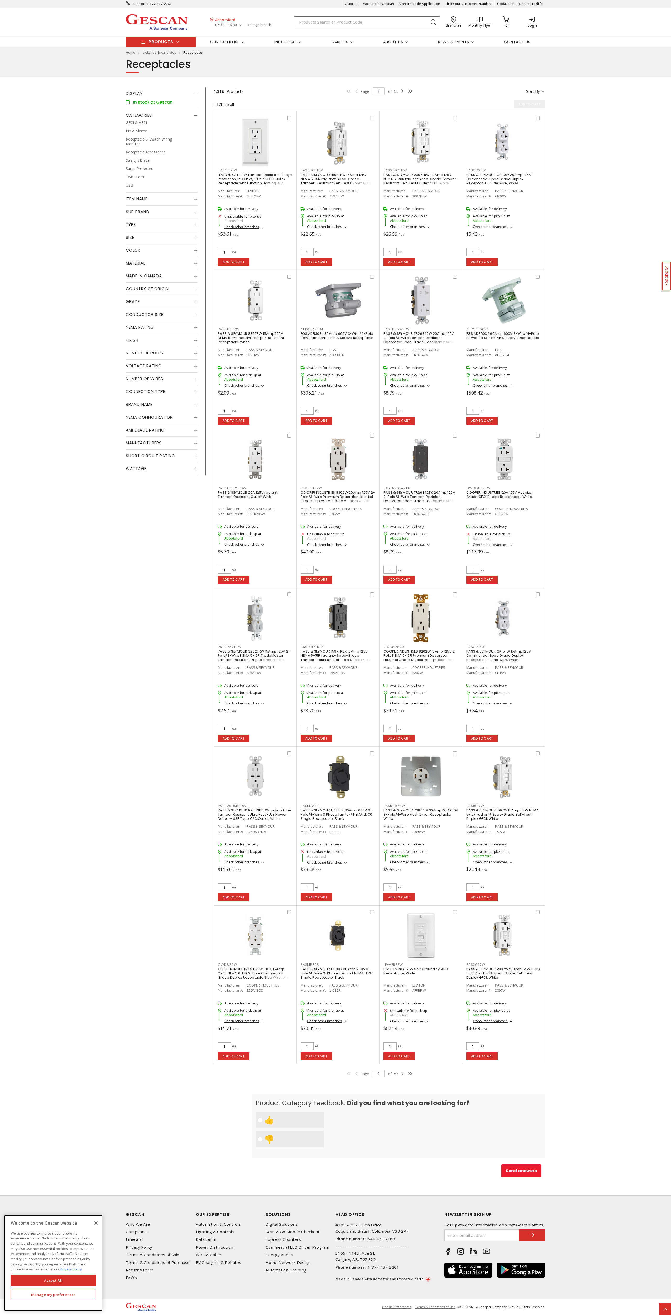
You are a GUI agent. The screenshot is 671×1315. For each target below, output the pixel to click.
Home (130, 52)
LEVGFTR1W (227, 170)
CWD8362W (311, 488)
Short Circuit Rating (150, 456)
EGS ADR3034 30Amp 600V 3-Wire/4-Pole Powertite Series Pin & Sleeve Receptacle (337, 335)
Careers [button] (339, 42)
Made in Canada (144, 276)
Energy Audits (279, 1254)
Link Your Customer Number (469, 3)
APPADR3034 (312, 329)
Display (134, 93)
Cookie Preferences (396, 1307)
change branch (259, 25)
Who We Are (138, 1224)
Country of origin (147, 289)
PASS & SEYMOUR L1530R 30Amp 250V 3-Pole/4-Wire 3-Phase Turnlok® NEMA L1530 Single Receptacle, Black (337, 973)
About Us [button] (393, 42)
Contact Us (517, 42)
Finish (132, 340)
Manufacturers (144, 443)
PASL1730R (310, 806)
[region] (53, 1263)
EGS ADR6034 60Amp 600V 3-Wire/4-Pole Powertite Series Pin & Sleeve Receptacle (502, 335)
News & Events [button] (453, 42)
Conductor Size (144, 314)
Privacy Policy (139, 1247)
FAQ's (131, 1277)
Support (139, 3)
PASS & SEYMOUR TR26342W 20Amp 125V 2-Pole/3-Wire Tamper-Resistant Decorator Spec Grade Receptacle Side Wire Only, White (418, 339)
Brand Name (139, 404)
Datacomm (206, 1239)
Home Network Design (288, 1262)
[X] (96, 1223)
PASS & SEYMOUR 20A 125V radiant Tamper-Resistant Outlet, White (247, 494)
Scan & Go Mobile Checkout (293, 1231)
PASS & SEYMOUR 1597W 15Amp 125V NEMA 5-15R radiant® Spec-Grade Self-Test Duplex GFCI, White (502, 814)
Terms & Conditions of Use (435, 1307)
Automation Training (286, 1270)
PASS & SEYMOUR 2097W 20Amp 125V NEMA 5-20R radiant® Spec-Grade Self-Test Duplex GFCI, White (503, 973)
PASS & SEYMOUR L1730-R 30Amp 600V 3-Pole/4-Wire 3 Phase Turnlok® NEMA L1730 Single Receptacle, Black (336, 814)
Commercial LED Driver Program (297, 1247)
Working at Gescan (378, 3)
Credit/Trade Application (419, 3)
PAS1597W (475, 806)
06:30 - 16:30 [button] (226, 25)
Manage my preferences (53, 1294)
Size (130, 237)
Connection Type (145, 392)
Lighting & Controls (215, 1231)
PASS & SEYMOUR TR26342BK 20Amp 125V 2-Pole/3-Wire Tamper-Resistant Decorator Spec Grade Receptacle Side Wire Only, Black (419, 498)
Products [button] (161, 42)
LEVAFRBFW (393, 964)
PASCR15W (475, 647)
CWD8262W (394, 647)
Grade (133, 302)
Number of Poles (144, 353)
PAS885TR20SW (232, 488)
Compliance (137, 1231)
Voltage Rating (144, 366)
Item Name (137, 199)
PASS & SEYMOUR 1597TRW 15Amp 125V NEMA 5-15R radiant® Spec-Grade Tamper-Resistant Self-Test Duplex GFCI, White (336, 181)
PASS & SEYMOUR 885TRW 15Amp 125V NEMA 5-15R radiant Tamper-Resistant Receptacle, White (251, 337)
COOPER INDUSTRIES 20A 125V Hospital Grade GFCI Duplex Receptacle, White (499, 494)
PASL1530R (310, 964)
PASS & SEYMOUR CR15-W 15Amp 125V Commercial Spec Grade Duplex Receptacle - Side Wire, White (498, 655)
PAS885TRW (229, 329)
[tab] (162, 93)
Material (135, 263)
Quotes (351, 3)
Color (133, 250)
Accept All (53, 1280)
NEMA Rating (140, 327)
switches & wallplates (159, 52)
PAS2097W (475, 964)
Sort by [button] (533, 91)
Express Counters (283, 1239)
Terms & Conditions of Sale (153, 1254)
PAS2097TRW (395, 170)
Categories (139, 115)
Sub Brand (137, 212)
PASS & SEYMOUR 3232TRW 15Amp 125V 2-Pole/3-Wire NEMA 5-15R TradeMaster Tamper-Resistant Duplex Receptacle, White (254, 657)
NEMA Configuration (149, 417)
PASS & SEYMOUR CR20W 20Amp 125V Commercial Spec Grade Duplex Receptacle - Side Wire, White (498, 179)
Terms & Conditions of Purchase (158, 1262)
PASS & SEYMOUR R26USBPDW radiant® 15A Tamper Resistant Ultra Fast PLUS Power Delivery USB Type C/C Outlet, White (254, 814)
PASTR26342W (396, 329)
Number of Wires (144, 379)
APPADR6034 (477, 329)
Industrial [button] (285, 42)
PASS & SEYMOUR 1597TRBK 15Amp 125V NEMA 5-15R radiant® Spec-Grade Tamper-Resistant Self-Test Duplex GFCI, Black (336, 657)
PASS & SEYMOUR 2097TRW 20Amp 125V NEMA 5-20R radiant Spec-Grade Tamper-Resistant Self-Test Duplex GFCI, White (420, 179)
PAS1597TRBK (312, 647)
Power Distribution (215, 1247)
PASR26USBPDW (232, 806)
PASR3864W (394, 806)
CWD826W (227, 964)
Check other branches (241, 226)
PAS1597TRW (312, 170)
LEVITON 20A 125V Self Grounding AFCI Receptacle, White (416, 971)
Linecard (134, 1239)
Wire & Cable (208, 1254)
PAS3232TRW (229, 647)
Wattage (136, 469)
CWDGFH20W (478, 488)
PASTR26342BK (396, 488)
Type (131, 225)
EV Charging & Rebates (218, 1262)
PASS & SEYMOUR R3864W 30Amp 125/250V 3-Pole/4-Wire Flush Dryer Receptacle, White (420, 814)
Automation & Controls (218, 1224)
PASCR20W (476, 170)
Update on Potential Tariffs (520, 3)
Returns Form (139, 1270)
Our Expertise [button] (225, 42)
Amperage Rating (145, 430)
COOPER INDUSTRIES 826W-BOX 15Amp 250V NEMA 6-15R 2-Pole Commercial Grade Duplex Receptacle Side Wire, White (255, 973)
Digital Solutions (281, 1224)
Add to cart (234, 262)
